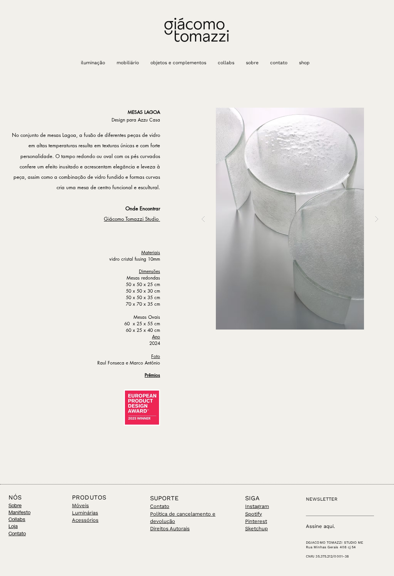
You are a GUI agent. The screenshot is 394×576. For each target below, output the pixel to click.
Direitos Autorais (170, 528)
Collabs (16, 519)
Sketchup (256, 528)
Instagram (257, 506)
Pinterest (256, 521)
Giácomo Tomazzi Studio (132, 218)
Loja (13, 526)
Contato (17, 533)
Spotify (253, 514)
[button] (290, 219)
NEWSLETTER (321, 499)
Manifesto (19, 512)
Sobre (15, 505)
